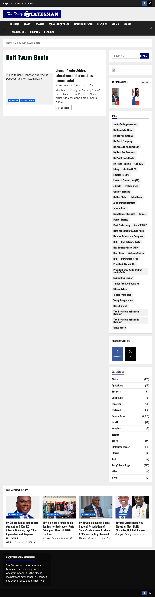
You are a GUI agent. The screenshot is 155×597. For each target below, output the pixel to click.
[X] (149, 3)
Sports (27, 24)
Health (115, 422)
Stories (40, 24)
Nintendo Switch (136, 253)
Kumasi (142, 214)
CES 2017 (138, 163)
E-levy (116, 169)
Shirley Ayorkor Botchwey (126, 283)
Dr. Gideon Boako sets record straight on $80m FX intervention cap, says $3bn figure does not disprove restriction (22, 530)
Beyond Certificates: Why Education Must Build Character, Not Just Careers (135, 96)
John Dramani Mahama (124, 202)
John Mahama (119, 208)
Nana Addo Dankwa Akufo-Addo (128, 230)
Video (114, 471)
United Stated (120, 306)
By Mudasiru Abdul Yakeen (126, 147)
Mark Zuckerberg (121, 225)
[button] (5, 28)
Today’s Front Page (59, 24)
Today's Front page (122, 294)
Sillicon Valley (120, 289)
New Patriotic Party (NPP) (126, 247)
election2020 (129, 169)
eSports (117, 186)
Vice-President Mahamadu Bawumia (126, 313)
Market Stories (120, 219)
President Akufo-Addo (124, 264)
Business (14, 24)
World (114, 477)
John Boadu (136, 197)
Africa (115, 24)
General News (27, 100)
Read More (65, 107)
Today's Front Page (121, 465)
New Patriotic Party (130, 242)
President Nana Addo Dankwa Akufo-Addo (127, 271)
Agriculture (19, 32)
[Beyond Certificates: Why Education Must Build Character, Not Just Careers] (132, 507)
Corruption (117, 397)
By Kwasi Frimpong (122, 141)
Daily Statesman (65, 85)
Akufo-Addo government (125, 124)
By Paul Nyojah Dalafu (123, 158)
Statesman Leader (83, 24)
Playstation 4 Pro (129, 258)
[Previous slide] (143, 82)
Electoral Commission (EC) (126, 180)
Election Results (121, 175)
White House (119, 327)
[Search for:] (126, 56)
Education (13, 100)
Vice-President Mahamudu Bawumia (126, 321)
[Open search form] (151, 28)
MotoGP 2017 (140, 225)
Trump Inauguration (123, 300)
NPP (115, 258)
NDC (115, 242)
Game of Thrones (121, 191)
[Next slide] (147, 82)
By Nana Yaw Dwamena (124, 152)
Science (115, 434)
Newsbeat (49, 32)
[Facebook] (144, 3)
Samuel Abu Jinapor (123, 278)
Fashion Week (131, 186)
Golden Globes (120, 197)
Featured (102, 24)
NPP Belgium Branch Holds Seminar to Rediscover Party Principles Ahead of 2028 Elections (58, 528)
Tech (114, 459)
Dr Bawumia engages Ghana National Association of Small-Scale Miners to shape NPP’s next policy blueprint (115, 96)
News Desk (118, 253)
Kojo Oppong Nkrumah (124, 214)
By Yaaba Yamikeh (122, 163)
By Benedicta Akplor (123, 130)
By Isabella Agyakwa (123, 135)
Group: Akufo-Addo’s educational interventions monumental (29, 89)
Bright (10, 542)
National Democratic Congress (128, 236)
